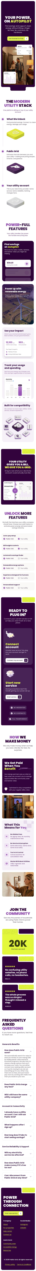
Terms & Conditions (24, 1264)
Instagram (24, 1224)
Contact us (7, 1234)
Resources (7, 1250)
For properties (8, 1228)
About (5, 1224)
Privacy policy (10, 1264)
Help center (7, 1231)
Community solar (9, 1244)
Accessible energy (10, 1247)
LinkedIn (23, 1228)
